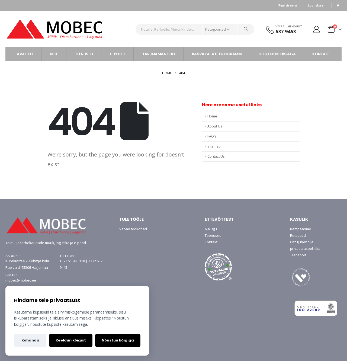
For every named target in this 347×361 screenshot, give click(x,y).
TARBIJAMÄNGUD (158, 54)
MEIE (54, 54)
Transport (298, 255)
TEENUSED (84, 54)
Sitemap (214, 146)
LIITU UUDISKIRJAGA (277, 54)
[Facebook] (338, 5)
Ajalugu (211, 228)
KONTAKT (321, 54)
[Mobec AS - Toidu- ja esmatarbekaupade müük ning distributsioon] (68, 29)
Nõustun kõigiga (118, 340)
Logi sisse (316, 5)
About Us (214, 126)
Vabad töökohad (133, 228)
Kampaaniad (300, 228)
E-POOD (117, 54)
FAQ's (212, 136)
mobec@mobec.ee (20, 280)
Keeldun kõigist (71, 340)
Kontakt (211, 241)
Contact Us (216, 156)
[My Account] (316, 29)
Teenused (213, 235)
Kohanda (30, 340)
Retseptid (298, 235)
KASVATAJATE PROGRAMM (217, 54)
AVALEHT (25, 54)
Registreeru (287, 5)
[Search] (245, 29)
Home (212, 116)
